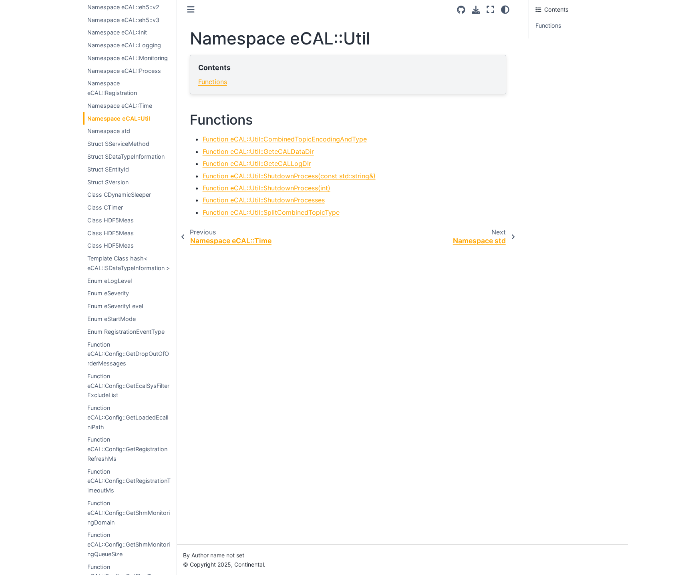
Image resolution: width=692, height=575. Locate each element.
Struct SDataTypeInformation (126, 156)
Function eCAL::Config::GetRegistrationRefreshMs (127, 449)
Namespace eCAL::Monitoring (127, 57)
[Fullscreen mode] (490, 9)
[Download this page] (476, 9)
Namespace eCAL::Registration (112, 88)
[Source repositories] (461, 9)
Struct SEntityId (108, 169)
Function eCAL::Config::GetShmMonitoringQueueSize (128, 544)
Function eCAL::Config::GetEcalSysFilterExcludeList (128, 386)
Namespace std (108, 130)
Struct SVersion (108, 182)
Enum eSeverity (108, 293)
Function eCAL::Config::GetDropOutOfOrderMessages (128, 354)
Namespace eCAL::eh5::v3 (123, 19)
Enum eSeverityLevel (115, 306)
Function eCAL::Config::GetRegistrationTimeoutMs (129, 481)
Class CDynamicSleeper (119, 194)
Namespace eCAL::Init (117, 32)
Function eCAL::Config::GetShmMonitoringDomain (128, 513)
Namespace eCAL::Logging (124, 45)
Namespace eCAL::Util (118, 118)
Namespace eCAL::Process (124, 70)
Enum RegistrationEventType (126, 331)
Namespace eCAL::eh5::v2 (123, 7)
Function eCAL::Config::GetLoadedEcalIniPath (128, 417)
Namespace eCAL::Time (119, 105)
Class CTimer (105, 207)
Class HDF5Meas (110, 220)
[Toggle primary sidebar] (190, 9)
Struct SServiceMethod (118, 143)
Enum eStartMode (111, 318)
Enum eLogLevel (109, 280)
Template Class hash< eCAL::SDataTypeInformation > (128, 263)
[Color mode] (505, 9)
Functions (212, 82)
